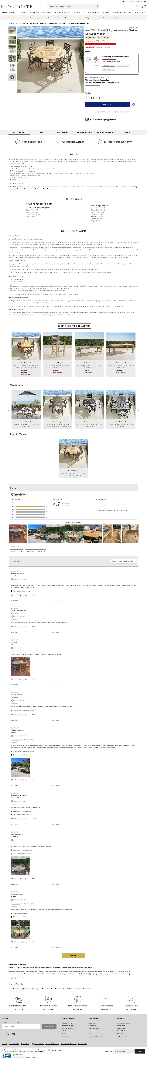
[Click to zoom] (19, 91)
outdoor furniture (74, 989)
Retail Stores (121, 1026)
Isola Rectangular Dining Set (39, 989)
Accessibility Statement (96, 1036)
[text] (90, 47)
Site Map (61, 1050)
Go (140, 1051)
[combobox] (73, 6)
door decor (87, 989)
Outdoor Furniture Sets (30, 23)
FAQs (63, 1033)
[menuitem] (9, 12)
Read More (14, 978)
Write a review (106, 41)
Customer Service (68, 1018)
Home (10, 23)
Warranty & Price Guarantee (44, 189)
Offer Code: (28, 1057)
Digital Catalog (121, 1028)
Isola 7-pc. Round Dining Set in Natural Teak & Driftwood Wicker (65, 23)
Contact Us (4, 1044)
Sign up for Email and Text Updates (12, 1022)
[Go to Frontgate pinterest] (8, 1034)
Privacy (91, 1033)
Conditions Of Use (82, 1044)
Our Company (94, 1018)
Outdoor (17, 23)
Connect (5, 1018)
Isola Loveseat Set (58, 989)
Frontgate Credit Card (14, 1044)
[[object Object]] (73, 723)
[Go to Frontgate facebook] (3, 1034)
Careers (91, 1031)
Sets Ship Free (103, 38)
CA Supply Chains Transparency (69, 1044)
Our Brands (92, 1026)
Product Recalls (66, 1036)
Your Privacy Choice (39, 1044)
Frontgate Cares (25, 1044)
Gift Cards (120, 1033)
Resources (121, 1018)
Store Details (127, 1)
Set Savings (91, 38)
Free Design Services (123, 1023)
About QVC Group (94, 1028)
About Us (92, 1023)
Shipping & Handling (68, 1026)
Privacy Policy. (39, 1051)
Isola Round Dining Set (17, 989)
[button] (16, 6)
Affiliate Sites (108, 1051)
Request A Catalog (122, 1036)
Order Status (141, 1)
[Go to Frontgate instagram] (13, 1034)
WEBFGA (34, 1057)
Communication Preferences (52, 1044)
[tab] (19, 132)
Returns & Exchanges (24, 189)
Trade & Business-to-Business (126, 1031)
